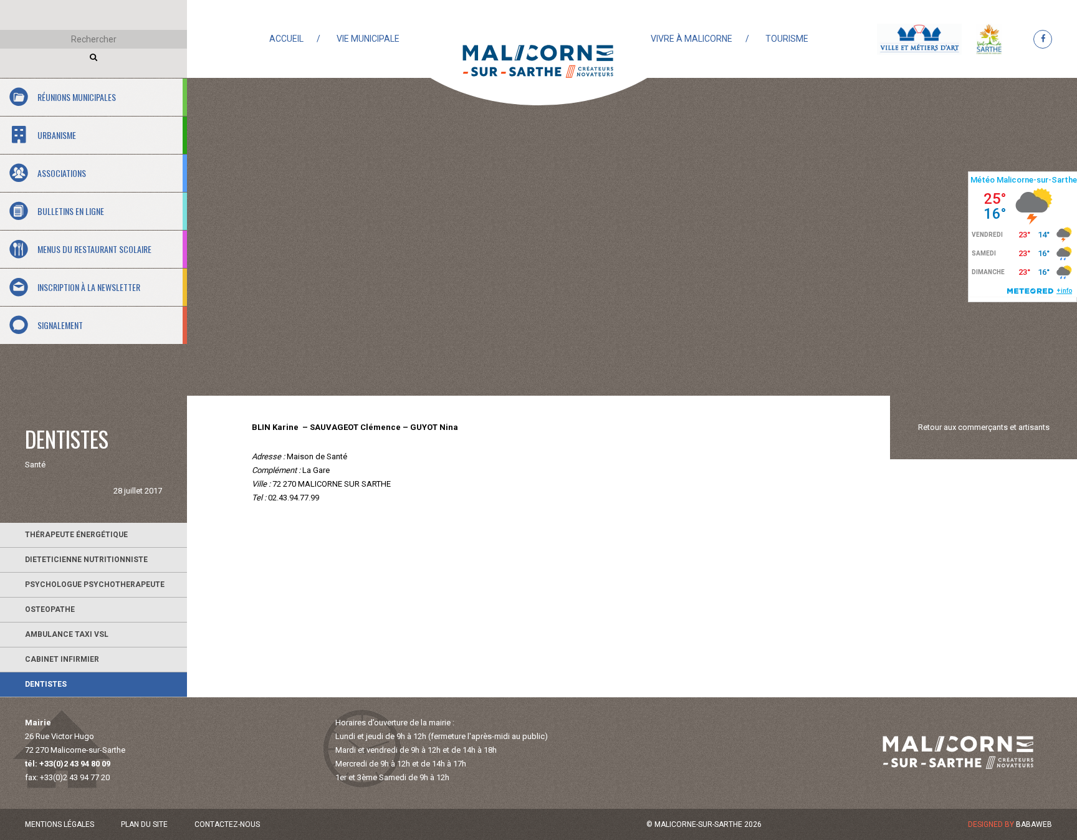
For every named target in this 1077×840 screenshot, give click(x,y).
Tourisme (786, 39)
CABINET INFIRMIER (62, 659)
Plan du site (144, 824)
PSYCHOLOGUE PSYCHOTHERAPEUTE (95, 584)
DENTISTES (46, 684)
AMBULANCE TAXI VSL (66, 634)
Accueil (286, 39)
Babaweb (1034, 824)
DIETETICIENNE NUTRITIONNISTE (86, 559)
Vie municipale (368, 39)
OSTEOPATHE (50, 609)
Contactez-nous (227, 824)
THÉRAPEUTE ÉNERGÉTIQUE (76, 534)
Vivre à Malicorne (691, 39)
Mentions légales (59, 824)
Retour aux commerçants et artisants (984, 427)
